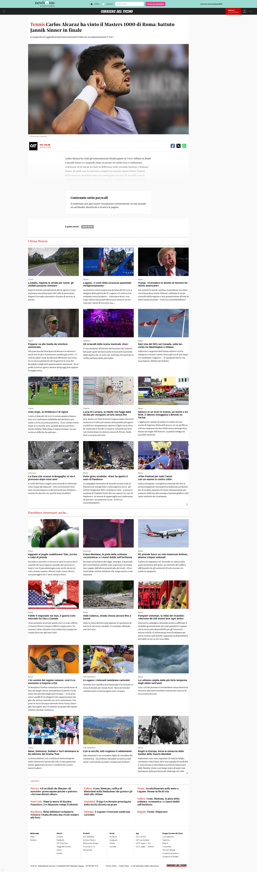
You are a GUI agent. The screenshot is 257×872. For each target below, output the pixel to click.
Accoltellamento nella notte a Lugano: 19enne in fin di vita (158, 790)
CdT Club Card (62, 843)
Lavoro (59, 850)
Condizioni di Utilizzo (170, 853)
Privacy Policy (111, 866)
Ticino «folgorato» (152, 811)
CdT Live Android (142, 840)
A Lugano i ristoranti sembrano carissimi (107, 813)
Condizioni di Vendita (170, 857)
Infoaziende (87, 850)
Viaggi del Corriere (64, 847)
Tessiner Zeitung (168, 850)
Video (32, 837)
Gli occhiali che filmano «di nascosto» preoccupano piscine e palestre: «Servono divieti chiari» (54, 791)
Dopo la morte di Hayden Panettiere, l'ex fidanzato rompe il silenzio (54, 803)
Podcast (33, 840)
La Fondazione (168, 837)
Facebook (113, 837)
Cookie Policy (124, 866)
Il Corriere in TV (89, 847)
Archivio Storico (89, 840)
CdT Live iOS (141, 837)
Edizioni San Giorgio (91, 843)
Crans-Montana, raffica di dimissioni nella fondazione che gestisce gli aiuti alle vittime (108, 791)
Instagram (113, 840)
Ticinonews (166, 847)
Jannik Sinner (87, 226)
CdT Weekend (88, 837)
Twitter (112, 843)
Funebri (59, 853)
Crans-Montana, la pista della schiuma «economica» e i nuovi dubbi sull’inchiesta (158, 801)
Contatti (60, 837)
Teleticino (166, 840)
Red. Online (45, 145)
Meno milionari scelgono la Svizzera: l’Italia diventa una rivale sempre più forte (55, 814)
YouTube (112, 847)
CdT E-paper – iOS (143, 843)
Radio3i (165, 843)
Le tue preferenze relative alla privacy (145, 866)
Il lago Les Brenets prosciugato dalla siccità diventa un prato (107, 803)
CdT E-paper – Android (145, 847)
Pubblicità (60, 840)
